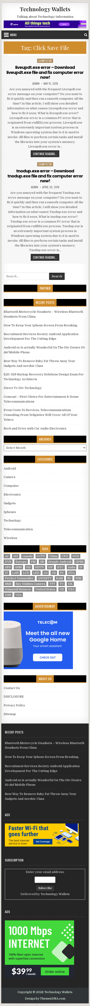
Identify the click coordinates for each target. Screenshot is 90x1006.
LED (36, 572)
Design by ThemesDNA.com (45, 998)
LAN (15, 572)
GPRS (79, 561)
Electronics (12, 494)
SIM (78, 578)
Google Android (59, 561)
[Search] (85, 34)
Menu (13, 34)
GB (42, 561)
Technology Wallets (45, 9)
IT (6, 572)
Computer (45, 61)
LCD (26, 572)
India (71, 567)
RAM (59, 578)
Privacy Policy (14, 705)
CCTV (41, 556)
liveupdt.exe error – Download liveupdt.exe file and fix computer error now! (45, 72)
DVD (75, 556)
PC (62, 572)
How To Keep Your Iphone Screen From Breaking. (41, 325)
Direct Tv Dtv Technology (23, 388)
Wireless (10, 538)
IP (81, 567)
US (62, 589)
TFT (52, 584)
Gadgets (10, 503)
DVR (8, 561)
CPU (65, 556)
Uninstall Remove (18, 589)
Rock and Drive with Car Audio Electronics (35, 428)
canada (27, 556)
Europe (21, 561)
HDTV (39, 567)
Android (10, 468)
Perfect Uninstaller (19, 578)
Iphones (10, 512)
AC (7, 556)
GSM (18, 567)
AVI (15, 556)
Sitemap (10, 714)
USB (8, 595)
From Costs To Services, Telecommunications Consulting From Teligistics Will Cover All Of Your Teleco (41, 414)
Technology (12, 520)
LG (46, 572)
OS (54, 572)
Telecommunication (18, 529)
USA (71, 589)
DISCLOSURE (14, 696)
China (53, 556)
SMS (8, 584)
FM (33, 561)
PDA (71, 572)
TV (62, 584)
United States (45, 589)
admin (35, 83)
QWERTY (45, 578)
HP (50, 567)
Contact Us (12, 688)
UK (70, 584)
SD (69, 578)
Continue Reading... (46, 153)
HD (28, 567)
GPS (8, 567)
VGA (18, 595)
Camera (9, 477)
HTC (60, 567)
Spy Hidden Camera (30, 584)
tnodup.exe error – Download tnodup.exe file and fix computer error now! (45, 176)
